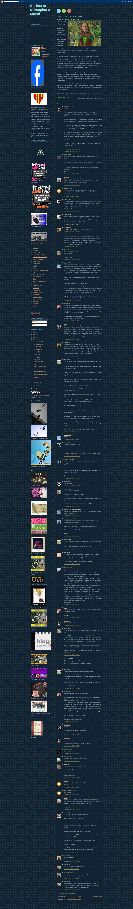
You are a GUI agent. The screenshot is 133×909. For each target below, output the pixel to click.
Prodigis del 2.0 (36, 294)
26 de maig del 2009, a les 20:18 (72, 196)
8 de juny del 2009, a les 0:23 (71, 878)
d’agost (36, 351)
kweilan (66, 227)
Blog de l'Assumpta (37, 243)
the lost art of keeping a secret (40, 10)
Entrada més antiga (97, 896)
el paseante (67, 872)
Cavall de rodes (37, 252)
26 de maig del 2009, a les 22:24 (72, 300)
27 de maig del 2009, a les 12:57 (72, 515)
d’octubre (36, 346)
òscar (65, 359)
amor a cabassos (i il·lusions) (41, 374)
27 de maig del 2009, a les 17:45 (72, 604)
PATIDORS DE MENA (96, 98)
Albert (65, 154)
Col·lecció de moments (38, 254)
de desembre (37, 341)
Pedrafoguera (36, 290)
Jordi (65, 798)
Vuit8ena (35, 305)
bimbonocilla (67, 435)
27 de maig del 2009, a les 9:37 (71, 439)
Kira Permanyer (37, 276)
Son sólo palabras (37, 297)
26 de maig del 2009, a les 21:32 (72, 246)
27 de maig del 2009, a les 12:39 (72, 506)
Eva (65, 855)
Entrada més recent (62, 896)
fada (65, 552)
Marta (65, 481)
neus (65, 303)
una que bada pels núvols (71, 509)
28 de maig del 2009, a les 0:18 (71, 734)
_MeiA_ (66, 442)
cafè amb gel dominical (40, 366)
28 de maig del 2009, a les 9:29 (71, 761)
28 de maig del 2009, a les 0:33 (71, 746)
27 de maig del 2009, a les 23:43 (72, 721)
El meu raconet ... (37, 261)
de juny (36, 357)
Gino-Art (35, 268)
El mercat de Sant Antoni (39, 259)
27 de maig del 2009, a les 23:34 (72, 688)
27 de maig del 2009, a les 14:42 (72, 549)
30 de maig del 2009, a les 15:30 (72, 861)
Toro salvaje (36, 301)
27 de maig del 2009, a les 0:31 (71, 356)
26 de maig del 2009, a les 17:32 (72, 151)
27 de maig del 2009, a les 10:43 (72, 456)
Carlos (65, 199)
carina (65, 324)
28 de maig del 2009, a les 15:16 (72, 809)
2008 (34, 388)
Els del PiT (67, 459)
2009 (34, 339)
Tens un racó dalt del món (39, 299)
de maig (36, 359)
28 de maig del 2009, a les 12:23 (72, 794)
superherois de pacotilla (40, 364)
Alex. (65, 262)
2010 (34, 337)
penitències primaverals (40, 371)
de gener (36, 385)
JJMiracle (66, 177)
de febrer (36, 382)
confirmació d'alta (38, 361)
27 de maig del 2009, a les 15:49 (72, 564)
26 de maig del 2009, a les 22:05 (72, 259)
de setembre (37, 349)
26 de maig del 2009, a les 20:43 (72, 224)
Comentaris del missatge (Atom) (73, 899)
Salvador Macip (68, 790)
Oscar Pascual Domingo (37, 59)
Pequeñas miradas (37, 292)
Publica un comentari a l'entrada (67, 893)
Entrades (36, 321)
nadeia (66, 188)
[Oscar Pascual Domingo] (37, 85)
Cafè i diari (35, 250)
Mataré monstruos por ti (39, 281)
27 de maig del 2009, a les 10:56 (72, 478)
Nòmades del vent (37, 285)
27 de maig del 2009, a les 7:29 (71, 431)
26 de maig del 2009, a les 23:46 (72, 339)
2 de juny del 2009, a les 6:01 (71, 869)
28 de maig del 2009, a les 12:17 (72, 787)
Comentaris (37, 324)
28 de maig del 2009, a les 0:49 (71, 753)
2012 (34, 332)
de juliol (36, 354)
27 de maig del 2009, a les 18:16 (72, 617)
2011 (34, 334)
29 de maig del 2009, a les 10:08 (72, 852)
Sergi (65, 342)
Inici (80, 896)
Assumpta (67, 106)
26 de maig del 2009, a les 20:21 (72, 211)
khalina (66, 749)
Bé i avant (35, 248)
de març (36, 380)
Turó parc (35, 303)
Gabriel (66, 567)
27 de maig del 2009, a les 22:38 (72, 666)
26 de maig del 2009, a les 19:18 (72, 185)
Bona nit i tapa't (36, 245)
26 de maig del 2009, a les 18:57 (72, 173)
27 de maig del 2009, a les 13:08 (72, 536)
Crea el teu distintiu (36, 87)
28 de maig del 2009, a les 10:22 (72, 777)
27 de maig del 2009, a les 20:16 (72, 655)
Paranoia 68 (36, 288)
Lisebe (34, 279)
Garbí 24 (35, 266)
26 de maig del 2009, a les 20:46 (72, 231)
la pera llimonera (38, 369)
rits (65, 249)
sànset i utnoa (68, 518)
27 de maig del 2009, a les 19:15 (72, 625)
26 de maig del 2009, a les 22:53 (72, 320)
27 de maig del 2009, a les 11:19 (72, 485)
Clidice (66, 214)
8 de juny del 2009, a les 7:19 (71, 889)
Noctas (66, 781)
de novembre (37, 344)
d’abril (36, 377)
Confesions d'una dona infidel (40, 257)
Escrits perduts (36, 263)
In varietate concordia (38, 274)
